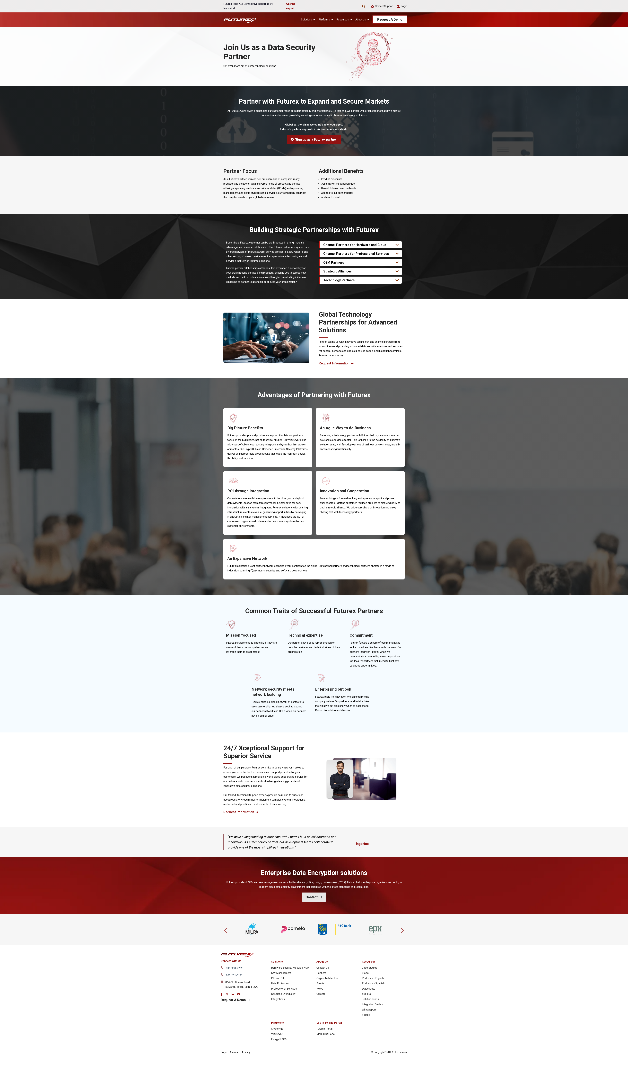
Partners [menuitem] (321, 973)
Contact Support (383, 6)
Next (402, 929)
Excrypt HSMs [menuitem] (279, 1039)
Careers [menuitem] (320, 993)
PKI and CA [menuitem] (277, 978)
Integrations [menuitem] (278, 999)
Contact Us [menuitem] (322, 967)
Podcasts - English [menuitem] (373, 978)
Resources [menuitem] (368, 961)
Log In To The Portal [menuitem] (329, 1022)
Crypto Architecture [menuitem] (327, 978)
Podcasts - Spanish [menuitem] (373, 983)
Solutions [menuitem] (277, 961)
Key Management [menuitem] (281, 973)
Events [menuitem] (320, 983)
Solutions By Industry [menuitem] (283, 993)
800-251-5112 (234, 975)
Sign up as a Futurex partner (316, 139)
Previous (225, 929)
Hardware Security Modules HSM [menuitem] (290, 967)
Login (403, 6)
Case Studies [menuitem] (369, 967)
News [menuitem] (319, 988)
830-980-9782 (234, 968)
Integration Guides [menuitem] (372, 1004)
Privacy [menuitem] (246, 1052)
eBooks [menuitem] (366, 993)
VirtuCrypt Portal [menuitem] (325, 1034)
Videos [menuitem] (366, 1014)
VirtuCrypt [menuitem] (276, 1034)
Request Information (334, 363)
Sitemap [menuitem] (234, 1052)
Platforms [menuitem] (277, 1022)
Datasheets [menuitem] (368, 988)
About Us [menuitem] (322, 961)
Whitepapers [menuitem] (369, 1009)
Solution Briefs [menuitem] (370, 999)
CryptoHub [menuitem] (277, 1028)
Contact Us (314, 897)
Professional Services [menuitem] (284, 988)
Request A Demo (389, 19)
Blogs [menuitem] (365, 973)
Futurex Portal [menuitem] (324, 1028)
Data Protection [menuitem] (280, 983)
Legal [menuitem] (224, 1052)
